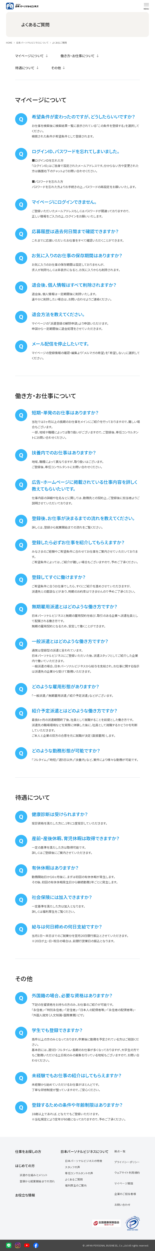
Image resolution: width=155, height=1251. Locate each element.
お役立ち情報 (25, 1195)
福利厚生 (49, 911)
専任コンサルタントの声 (79, 1173)
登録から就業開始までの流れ (63, 527)
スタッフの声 (72, 1167)
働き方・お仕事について (77, 55)
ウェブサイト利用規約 (127, 1172)
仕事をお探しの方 (28, 1151)
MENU (146, 8)
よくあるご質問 (74, 1179)
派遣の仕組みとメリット (34, 1175)
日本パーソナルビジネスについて (32, 42)
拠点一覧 (120, 1151)
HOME (9, 42)
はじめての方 (25, 1165)
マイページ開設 (123, 1183)
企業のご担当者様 (125, 1194)
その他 (56, 67)
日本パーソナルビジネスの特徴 (83, 1161)
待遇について (25, 67)
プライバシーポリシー (127, 1162)
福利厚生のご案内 (76, 1185)
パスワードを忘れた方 (46, 186)
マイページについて (29, 55)
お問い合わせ (122, 1204)
